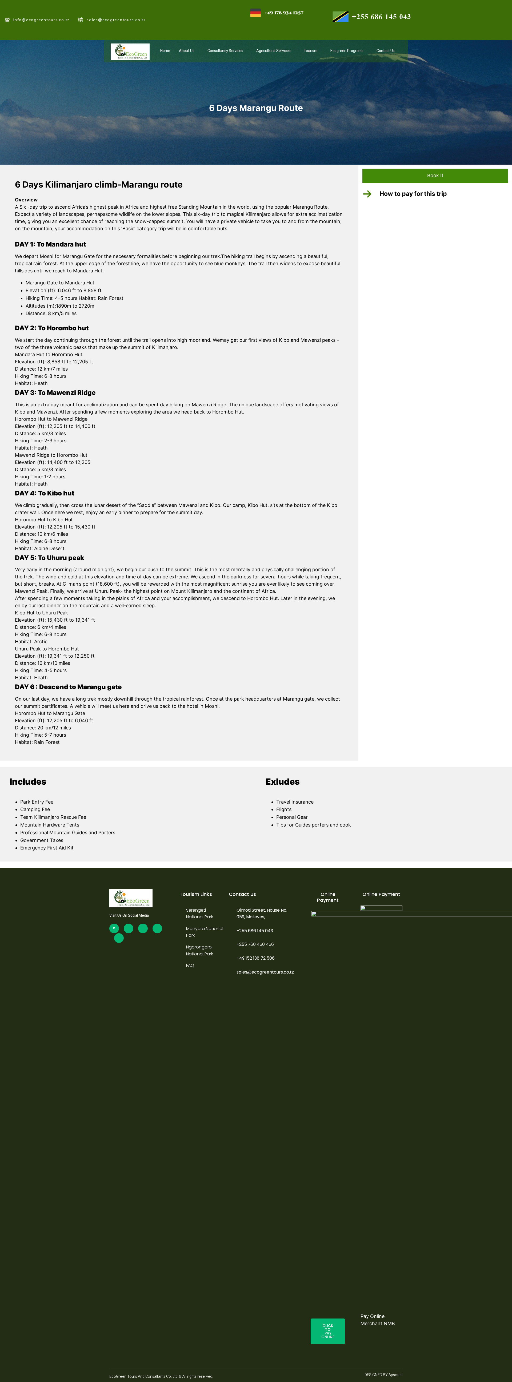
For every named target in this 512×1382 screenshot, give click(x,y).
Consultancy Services (225, 51)
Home (165, 51)
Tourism (310, 51)
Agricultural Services (273, 51)
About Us (186, 51)
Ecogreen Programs (346, 51)
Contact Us (386, 51)
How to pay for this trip (413, 193)
